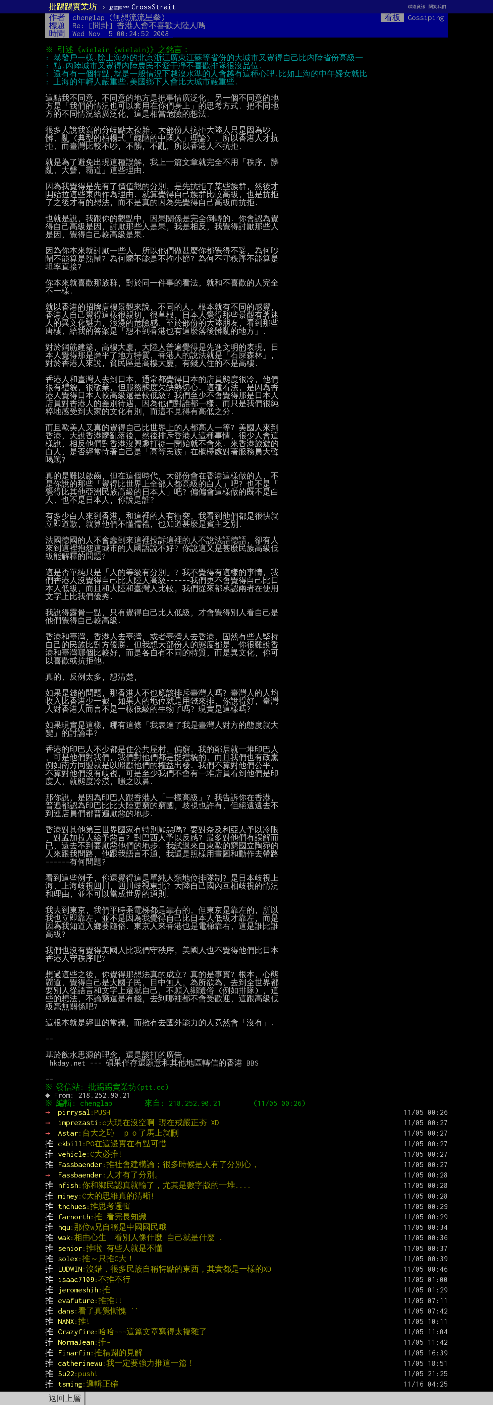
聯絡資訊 (416, 6)
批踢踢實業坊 (73, 6)
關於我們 (437, 6)
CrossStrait (142, 6)
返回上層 (65, 1398)
